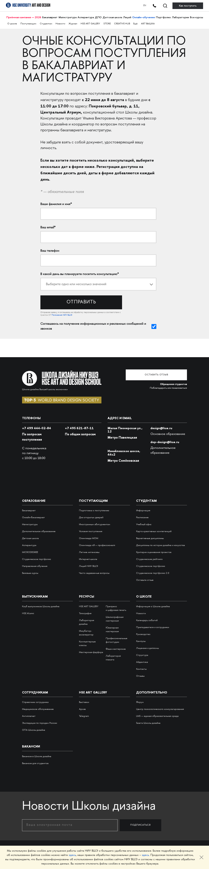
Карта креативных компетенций (153, 531)
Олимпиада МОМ (88, 538)
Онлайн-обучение (143, 17)
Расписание (142, 517)
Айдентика (142, 662)
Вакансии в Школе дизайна (36, 756)
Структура (142, 655)
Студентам (46, 24)
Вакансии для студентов (35, 763)
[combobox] (98, 284)
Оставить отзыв (156, 375)
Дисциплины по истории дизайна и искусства (160, 545)
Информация (143, 510)
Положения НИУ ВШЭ (62, 315)
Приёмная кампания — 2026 (23, 17)
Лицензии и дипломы (147, 648)
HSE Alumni (28, 613)
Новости (60, 24)
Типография (85, 613)
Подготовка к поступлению (94, 510)
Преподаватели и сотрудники (152, 627)
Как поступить (188, 5)
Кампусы (141, 641)
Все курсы (196, 17)
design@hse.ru (161, 428)
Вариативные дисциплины (150, 538)
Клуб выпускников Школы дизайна (40, 606)
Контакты (141, 669)
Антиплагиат (29, 716)
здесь (72, 855)
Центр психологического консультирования (160, 709)
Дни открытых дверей (91, 517)
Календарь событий (147, 620)
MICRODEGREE (30, 552)
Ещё (135, 24)
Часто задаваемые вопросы (94, 573)
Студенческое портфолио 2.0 (152, 573)
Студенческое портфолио (36, 559)
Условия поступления (90, 531)
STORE (107, 24)
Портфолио (163, 17)
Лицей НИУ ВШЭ (88, 566)
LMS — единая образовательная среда (157, 716)
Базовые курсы (30, 573)
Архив (82, 709)
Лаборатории (180, 17)
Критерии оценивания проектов (153, 552)
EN (144, 5)
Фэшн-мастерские (116, 649)
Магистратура (68, 17)
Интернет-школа (88, 559)
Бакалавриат (50, 17)
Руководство (143, 634)
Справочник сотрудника (35, 702)
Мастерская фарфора (91, 652)
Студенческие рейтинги (149, 559)
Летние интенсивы (89, 552)
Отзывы (140, 676)
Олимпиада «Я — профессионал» (97, 545)
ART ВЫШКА (148, 24)
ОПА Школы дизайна (33, 730)
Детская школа (112, 17)
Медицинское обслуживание (38, 709)
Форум (140, 702)
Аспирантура (86, 17)
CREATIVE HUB (122, 24)
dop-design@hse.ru (164, 442)
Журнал (73, 24)
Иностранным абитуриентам (94, 524)
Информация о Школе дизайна (153, 606)
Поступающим (28, 24)
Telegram (84, 716)
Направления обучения (34, 566)
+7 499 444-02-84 (36, 428)
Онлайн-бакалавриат (33, 517)
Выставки (84, 702)
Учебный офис (143, 524)
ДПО (98, 17)
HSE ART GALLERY (90, 24)
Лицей (127, 17)
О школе (12, 24)
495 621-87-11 (79, 428)
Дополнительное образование (39, 531)
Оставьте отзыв (144, 580)
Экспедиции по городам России (39, 723)
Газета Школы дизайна (148, 723)
